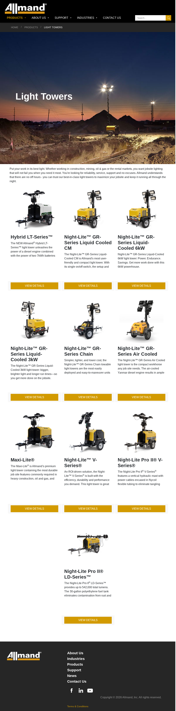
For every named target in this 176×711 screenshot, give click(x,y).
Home (14, 27)
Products (31, 27)
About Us (75, 653)
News (72, 676)
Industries (76, 659)
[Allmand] (27, 8)
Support (74, 670)
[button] (16, 18)
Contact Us (112, 17)
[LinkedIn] (80, 690)
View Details (34, 285)
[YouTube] (90, 690)
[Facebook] (71, 690)
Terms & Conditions (77, 706)
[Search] (168, 18)
